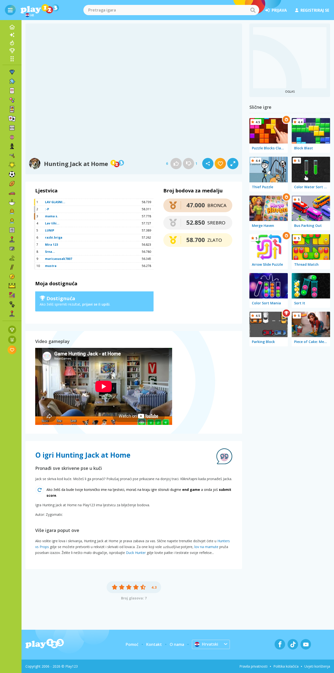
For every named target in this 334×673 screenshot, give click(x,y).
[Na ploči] (12, 248)
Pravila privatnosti (253, 666)
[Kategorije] (12, 58)
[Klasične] (12, 258)
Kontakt (154, 644)
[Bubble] (12, 100)
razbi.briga (53, 237)
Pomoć (132, 644)
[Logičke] (12, 137)
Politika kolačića (286, 666)
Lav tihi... (52, 223)
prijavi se (89, 304)
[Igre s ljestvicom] (12, 330)
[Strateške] (12, 285)
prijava (279, 10)
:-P (47, 209)
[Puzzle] (12, 81)
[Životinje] (12, 304)
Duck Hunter (136, 552)
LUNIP (49, 230)
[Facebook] (280, 644)
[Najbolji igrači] (12, 50)
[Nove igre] (12, 35)
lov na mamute (206, 546)
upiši (105, 304)
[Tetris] (12, 295)
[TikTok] (293, 644)
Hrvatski (210, 644)
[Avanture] (12, 276)
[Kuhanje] (12, 202)
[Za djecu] (12, 220)
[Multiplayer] (12, 313)
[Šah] (12, 146)
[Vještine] (12, 267)
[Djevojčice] (12, 211)
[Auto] (12, 193)
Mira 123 (51, 245)
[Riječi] (12, 230)
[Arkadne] (12, 239)
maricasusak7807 (58, 259)
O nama (177, 644)
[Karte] (12, 109)
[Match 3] (12, 72)
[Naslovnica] (12, 27)
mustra (50, 266)
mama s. (51, 216)
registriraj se (315, 10)
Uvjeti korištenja (317, 666)
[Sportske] (12, 183)
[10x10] (12, 127)
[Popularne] (12, 42)
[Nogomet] (12, 174)
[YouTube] (306, 644)
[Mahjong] (12, 90)
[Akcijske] (12, 155)
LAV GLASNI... (55, 202)
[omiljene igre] (12, 350)
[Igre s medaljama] (12, 340)
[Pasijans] (12, 118)
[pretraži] (253, 10)
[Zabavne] (12, 165)
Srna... (50, 252)
